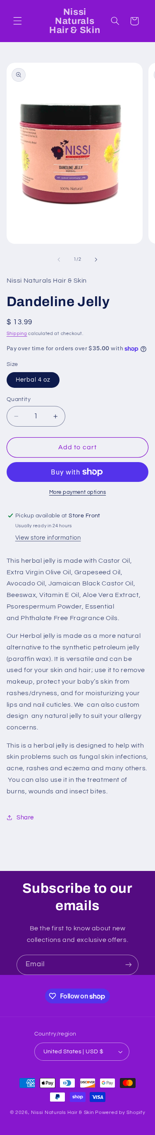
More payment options (77, 492)
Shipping (17, 333)
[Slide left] (59, 259)
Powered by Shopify (120, 1112)
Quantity (19, 399)
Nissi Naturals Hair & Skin (62, 1112)
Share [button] (25, 817)
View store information (48, 538)
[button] (17, 21)
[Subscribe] (128, 965)
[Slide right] (96, 259)
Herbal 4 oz (33, 380)
